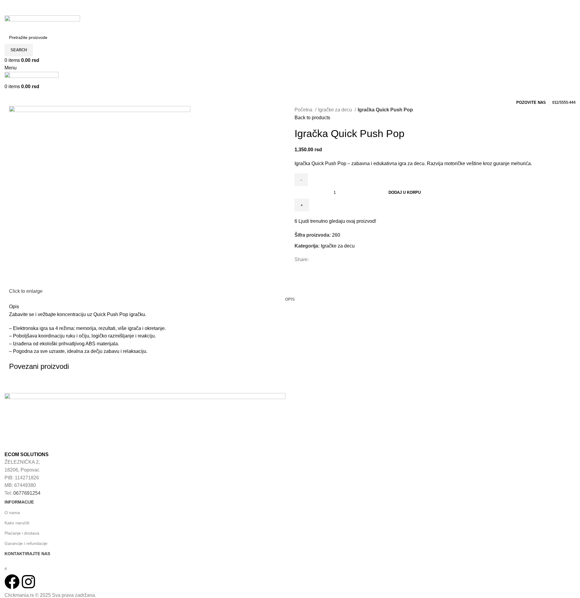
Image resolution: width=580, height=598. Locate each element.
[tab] (290, 299)
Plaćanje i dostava (22, 533)
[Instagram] (28, 581)
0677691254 (26, 493)
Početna (304, 109)
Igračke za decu (335, 109)
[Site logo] (42, 22)
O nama (12, 512)
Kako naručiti (17, 522)
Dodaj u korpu (404, 192)
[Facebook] (12, 581)
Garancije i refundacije (26, 543)
